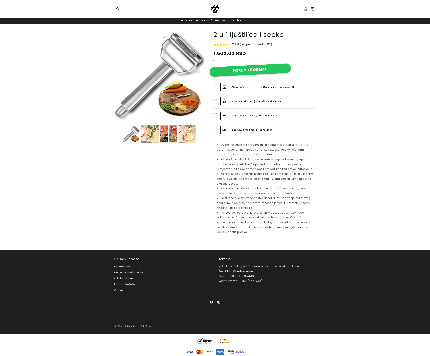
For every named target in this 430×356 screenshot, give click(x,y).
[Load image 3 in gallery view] (169, 134)
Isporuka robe (122, 266)
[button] (118, 9)
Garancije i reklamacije (128, 272)
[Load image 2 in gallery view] (150, 134)
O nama (119, 290)
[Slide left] (118, 133)
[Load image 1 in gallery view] (131, 134)
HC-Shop (128, 326)
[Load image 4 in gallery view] (188, 134)
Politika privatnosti (125, 278)
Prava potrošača (124, 284)
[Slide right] (201, 133)
